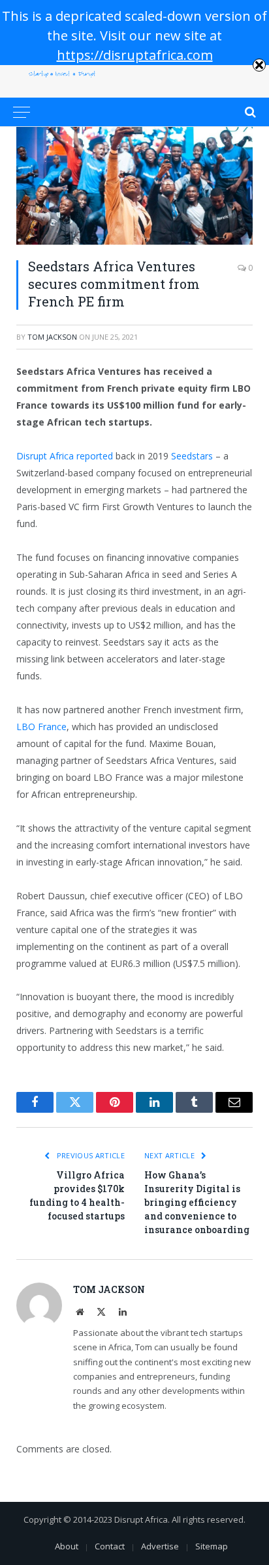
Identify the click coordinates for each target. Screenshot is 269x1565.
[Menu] (21, 112)
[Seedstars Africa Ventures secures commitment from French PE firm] (134, 186)
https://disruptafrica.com (135, 55)
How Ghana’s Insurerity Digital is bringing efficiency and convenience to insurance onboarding (196, 1202)
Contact (110, 1546)
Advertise (160, 1546)
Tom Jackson (52, 337)
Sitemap (211, 1546)
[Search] (249, 112)
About (66, 1546)
